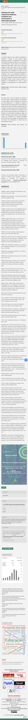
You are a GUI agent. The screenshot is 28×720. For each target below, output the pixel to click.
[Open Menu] (1, 1)
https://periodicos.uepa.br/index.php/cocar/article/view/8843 (13, 536)
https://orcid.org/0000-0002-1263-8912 (10, 165)
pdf (4, 487)
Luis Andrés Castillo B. (19, 715)
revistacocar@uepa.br (16, 707)
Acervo (7, 6)
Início (2, 6)
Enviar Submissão (7, 548)
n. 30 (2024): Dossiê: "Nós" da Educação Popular (13, 7)
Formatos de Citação (9, 540)
